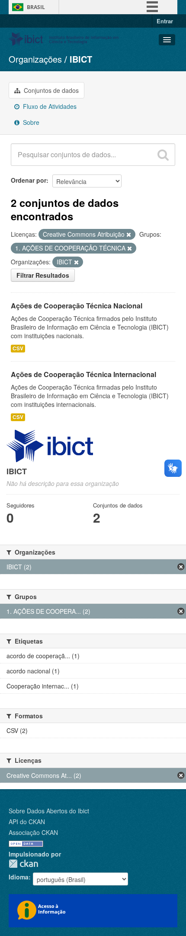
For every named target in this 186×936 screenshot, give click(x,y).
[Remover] (128, 234)
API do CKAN (27, 821)
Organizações (35, 59)
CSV (18, 348)
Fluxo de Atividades (49, 106)
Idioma (19, 877)
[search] (163, 154)
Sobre (30, 122)
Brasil (36, 7)
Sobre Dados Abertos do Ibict (49, 810)
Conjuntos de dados (50, 90)
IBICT (81, 59)
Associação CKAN (33, 832)
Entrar (165, 21)
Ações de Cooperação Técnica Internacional (83, 374)
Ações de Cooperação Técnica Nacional (76, 306)
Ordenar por (28, 180)
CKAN (23, 863)
